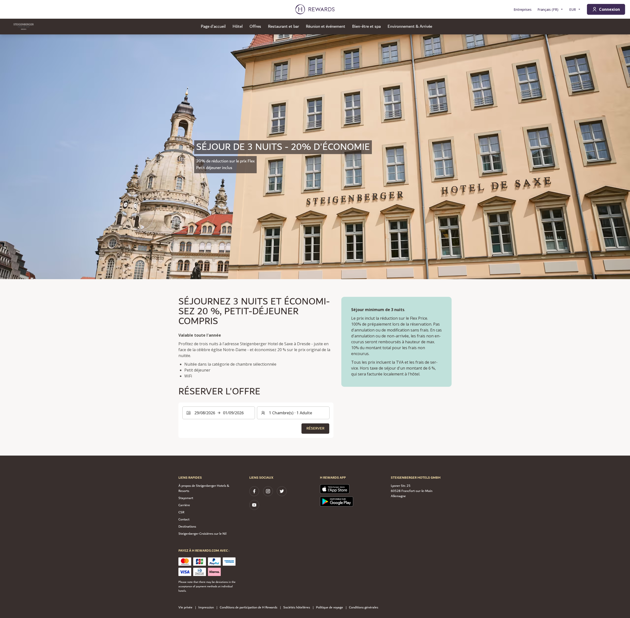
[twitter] (282, 491)
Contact (183, 519)
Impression (206, 607)
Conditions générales (363, 607)
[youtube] (254, 505)
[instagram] (268, 491)
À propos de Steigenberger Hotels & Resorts (203, 488)
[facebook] (254, 491)
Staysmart (185, 498)
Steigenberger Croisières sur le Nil (202, 534)
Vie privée (185, 607)
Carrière (184, 505)
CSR (181, 512)
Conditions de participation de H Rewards (248, 607)
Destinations (187, 527)
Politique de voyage (329, 607)
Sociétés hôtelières (296, 607)
